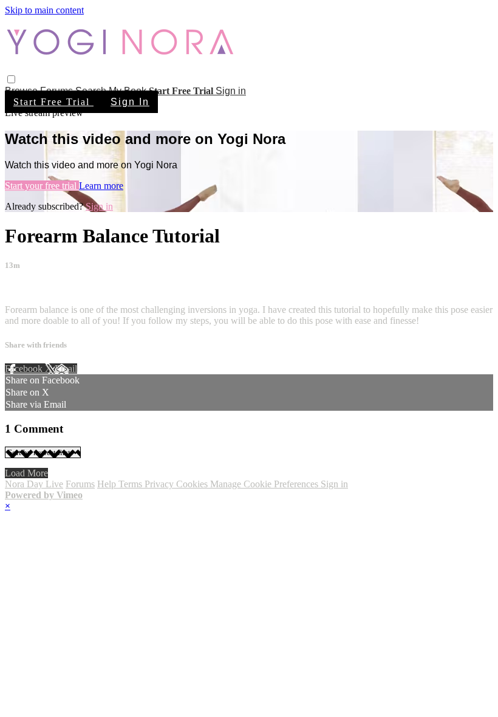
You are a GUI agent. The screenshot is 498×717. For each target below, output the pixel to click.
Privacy (160, 484)
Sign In (130, 102)
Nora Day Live (34, 484)
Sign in (231, 91)
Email (66, 368)
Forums (80, 484)
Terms (131, 484)
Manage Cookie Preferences (265, 484)
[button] (11, 79)
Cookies (193, 484)
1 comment (26, 289)
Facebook (25, 368)
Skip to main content (44, 10)
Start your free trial (42, 185)
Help (107, 484)
